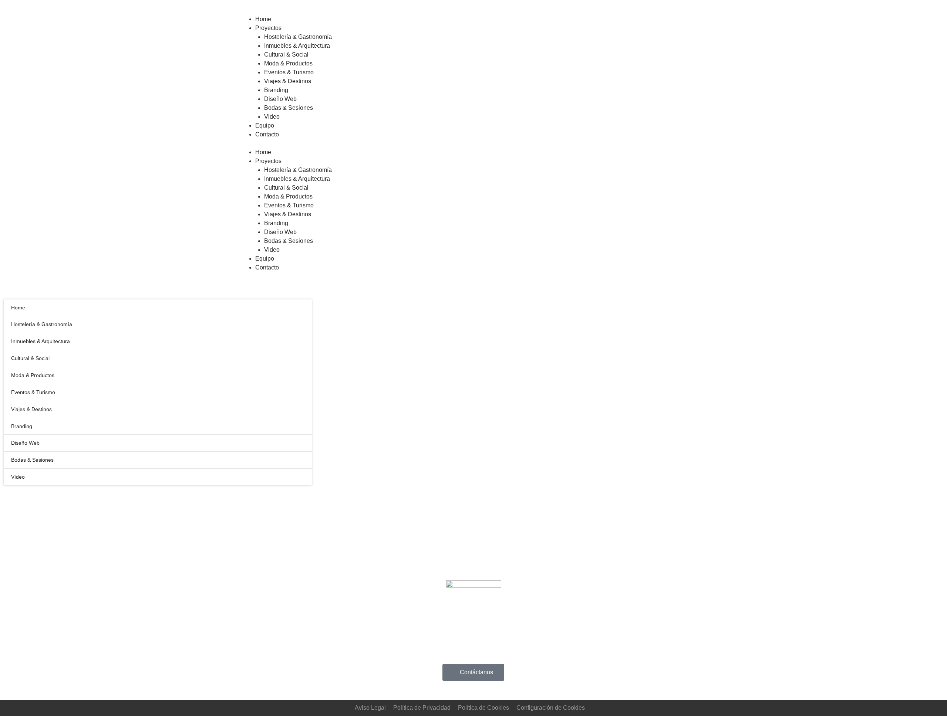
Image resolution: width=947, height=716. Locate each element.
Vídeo (18, 477)
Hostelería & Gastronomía (298, 170)
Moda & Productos (288, 196)
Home (263, 152)
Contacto (267, 267)
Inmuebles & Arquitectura (297, 179)
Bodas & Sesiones (288, 241)
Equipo (264, 258)
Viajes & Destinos (287, 214)
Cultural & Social (286, 187)
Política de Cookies (483, 708)
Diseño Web (280, 232)
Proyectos (268, 161)
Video (272, 250)
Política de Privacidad (422, 708)
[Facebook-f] (576, 673)
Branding (276, 223)
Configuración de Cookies (550, 708)
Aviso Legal (370, 708)
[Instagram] (556, 673)
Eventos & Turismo (289, 205)
